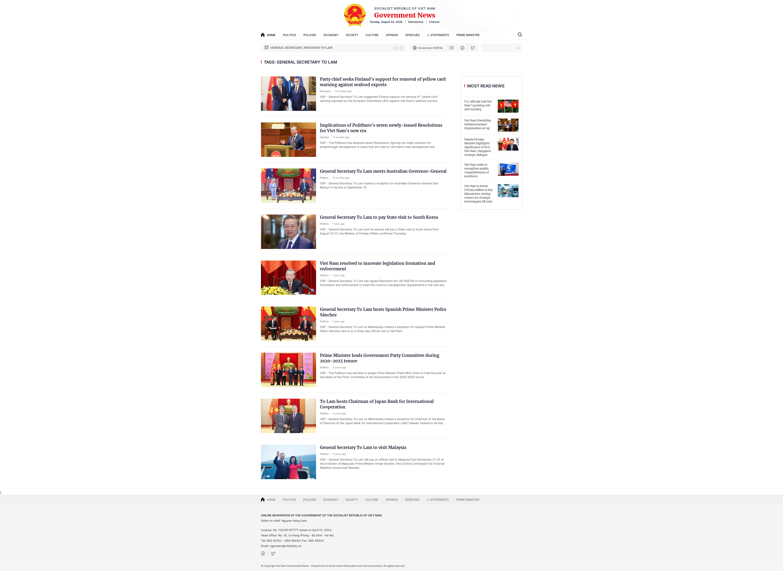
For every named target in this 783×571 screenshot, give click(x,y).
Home (271, 499)
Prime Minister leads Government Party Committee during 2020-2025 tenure (379, 358)
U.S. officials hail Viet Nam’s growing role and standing (478, 105)
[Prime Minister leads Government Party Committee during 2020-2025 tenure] (288, 370)
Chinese (434, 21)
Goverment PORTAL (430, 48)
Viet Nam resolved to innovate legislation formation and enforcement (377, 266)
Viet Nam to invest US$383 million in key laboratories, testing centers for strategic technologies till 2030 (478, 193)
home (271, 35)
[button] (396, 48)
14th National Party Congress (290, 48)
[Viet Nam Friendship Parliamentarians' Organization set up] (508, 125)
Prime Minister (467, 35)
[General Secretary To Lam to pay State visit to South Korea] (288, 232)
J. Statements (438, 35)
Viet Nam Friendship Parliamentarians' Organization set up (477, 124)
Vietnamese (415, 21)
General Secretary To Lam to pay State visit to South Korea (379, 217)
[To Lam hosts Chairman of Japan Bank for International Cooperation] (288, 416)
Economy (331, 35)
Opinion (392, 35)
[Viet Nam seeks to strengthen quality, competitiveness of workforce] (508, 169)
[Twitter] (473, 47)
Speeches (412, 35)
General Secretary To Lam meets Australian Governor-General (383, 171)
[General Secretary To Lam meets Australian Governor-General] (288, 185)
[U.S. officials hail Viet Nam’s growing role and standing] (508, 106)
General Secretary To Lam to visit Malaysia (363, 447)
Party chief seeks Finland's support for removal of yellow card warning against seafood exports (383, 82)
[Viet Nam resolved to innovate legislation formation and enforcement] (288, 278)
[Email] (452, 47)
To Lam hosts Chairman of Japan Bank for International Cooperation (377, 404)
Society (352, 35)
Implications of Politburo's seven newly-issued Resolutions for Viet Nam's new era (381, 128)
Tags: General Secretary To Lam (300, 62)
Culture (372, 35)
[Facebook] (462, 47)
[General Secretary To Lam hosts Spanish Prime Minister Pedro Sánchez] (288, 324)
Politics (289, 35)
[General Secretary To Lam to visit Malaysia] (288, 462)
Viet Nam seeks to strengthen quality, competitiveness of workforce (476, 170)
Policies (309, 35)
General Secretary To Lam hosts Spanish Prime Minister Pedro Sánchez (383, 312)
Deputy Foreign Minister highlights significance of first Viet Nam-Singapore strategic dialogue (477, 147)
